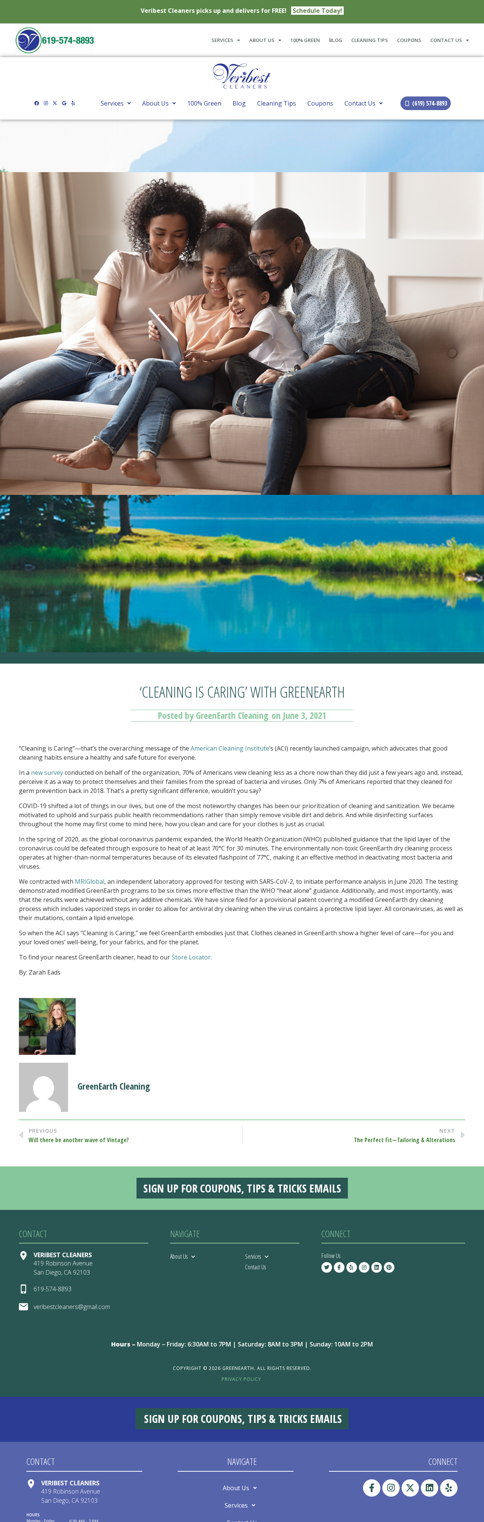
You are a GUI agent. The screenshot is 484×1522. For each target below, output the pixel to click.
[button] (116, 103)
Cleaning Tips (369, 40)
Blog (335, 40)
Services (222, 40)
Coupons (409, 40)
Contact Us (446, 40)
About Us (262, 40)
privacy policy (241, 1379)
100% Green (305, 40)
